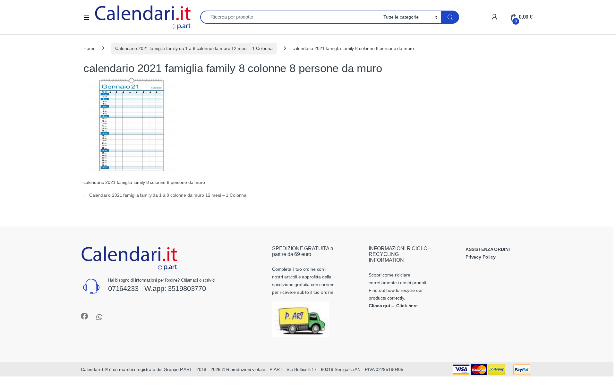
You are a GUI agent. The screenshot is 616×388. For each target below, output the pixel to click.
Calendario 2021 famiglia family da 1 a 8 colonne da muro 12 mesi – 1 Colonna (193, 48)
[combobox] (290, 17)
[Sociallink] (84, 316)
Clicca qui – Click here (393, 305)
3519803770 (187, 289)
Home (89, 48)
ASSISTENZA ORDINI (488, 249)
